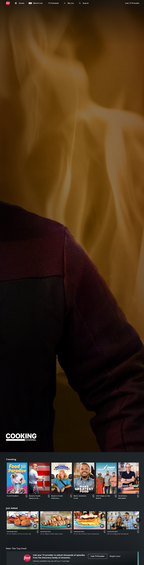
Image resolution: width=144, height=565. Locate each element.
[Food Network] (9, 3)
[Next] (138, 478)
